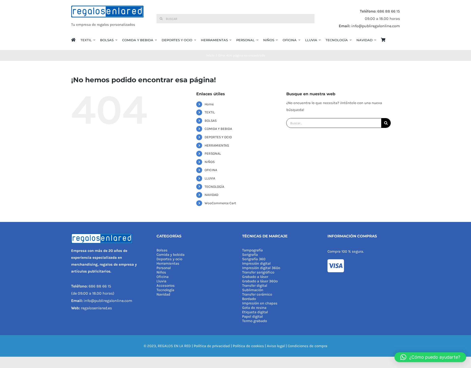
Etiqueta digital (255, 312)
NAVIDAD (211, 195)
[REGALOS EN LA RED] (107, 19)
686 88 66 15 (388, 11)
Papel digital (252, 316)
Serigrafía (250, 254)
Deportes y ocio (169, 259)
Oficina (163, 276)
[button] (430, 357)
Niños (161, 272)
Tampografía (252, 250)
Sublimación (252, 290)
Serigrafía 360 (253, 259)
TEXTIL (210, 112)
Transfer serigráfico (258, 272)
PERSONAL (213, 153)
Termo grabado (254, 321)
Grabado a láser (255, 276)
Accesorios (166, 285)
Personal (164, 268)
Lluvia (161, 281)
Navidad (163, 294)
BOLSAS (211, 121)
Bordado (249, 299)
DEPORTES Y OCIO (218, 137)
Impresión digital (256, 263)
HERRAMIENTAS (217, 145)
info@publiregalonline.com (375, 26)
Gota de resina (254, 307)
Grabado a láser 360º (260, 281)
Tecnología (165, 290)
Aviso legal (276, 346)
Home (209, 104)
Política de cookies (248, 346)
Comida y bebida (170, 254)
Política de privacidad (212, 346)
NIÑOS (210, 162)
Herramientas (168, 263)
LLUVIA (210, 178)
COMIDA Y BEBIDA (218, 129)
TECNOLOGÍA (214, 187)
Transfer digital (254, 285)
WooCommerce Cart (220, 203)
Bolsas (162, 250)
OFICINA (211, 170)
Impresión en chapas (259, 303)
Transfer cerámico (257, 294)
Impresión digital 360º (261, 268)
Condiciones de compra (307, 346)
